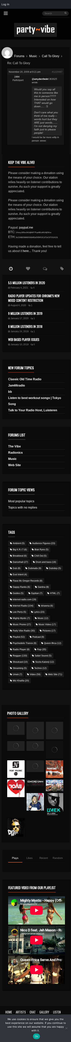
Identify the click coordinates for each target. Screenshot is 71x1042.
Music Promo (22, 624)
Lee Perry (19, 612)
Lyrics (39, 612)
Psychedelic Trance (24, 643)
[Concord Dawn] (35, 783)
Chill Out (40, 555)
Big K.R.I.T (20, 549)
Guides (18, 593)
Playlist (19, 637)
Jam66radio (16, 385)
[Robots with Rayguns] (54, 750)
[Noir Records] (16, 769)
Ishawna (47, 605)
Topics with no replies (22, 507)
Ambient (19, 543)
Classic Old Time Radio (24, 379)
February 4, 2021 (19, 287)
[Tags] (62, 269)
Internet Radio (23, 605)
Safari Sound (43, 655)
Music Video (47, 624)
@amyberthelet (40, 79)
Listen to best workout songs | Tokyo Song (34, 401)
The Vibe (14, 446)
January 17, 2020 (20, 318)
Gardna (43, 587)
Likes (29, 857)
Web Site (14, 465)
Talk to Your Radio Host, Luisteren (32, 410)
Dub (16, 568)
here (26, 251)
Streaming (20, 668)
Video (35, 674)
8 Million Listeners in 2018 (25, 326)
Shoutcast (20, 662)
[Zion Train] (35, 746)
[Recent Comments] (45, 269)
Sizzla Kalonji (44, 662)
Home (8, 1012)
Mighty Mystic (21, 618)
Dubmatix (34, 568)
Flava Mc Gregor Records (27, 580)
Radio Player (21, 649)
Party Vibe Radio (24, 630)
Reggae (20, 655)
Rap (41, 649)
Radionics (15, 452)
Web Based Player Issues (23, 339)
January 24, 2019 (20, 331)
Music (33, 56)
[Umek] (54, 804)
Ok (36, 1036)
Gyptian (36, 593)
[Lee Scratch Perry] (35, 730)
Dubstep (55, 568)
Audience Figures (43, 543)
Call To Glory (50, 56)
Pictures (48, 630)
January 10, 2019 (20, 344)
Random (58, 857)
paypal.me (26, 227)
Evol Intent (20, 574)
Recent (43, 857)
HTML (55, 593)
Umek (17, 674)
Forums (19, 56)
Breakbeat (20, 555)
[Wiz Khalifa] (35, 802)
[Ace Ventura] (54, 785)
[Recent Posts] (11, 269)
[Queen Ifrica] (16, 728)
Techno (40, 668)
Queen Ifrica (52, 643)
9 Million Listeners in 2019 (25, 313)
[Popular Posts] (28, 269)
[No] (66, 1028)
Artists (21, 1012)
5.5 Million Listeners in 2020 (26, 283)
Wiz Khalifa (21, 680)
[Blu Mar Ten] (35, 766)
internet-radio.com (24, 599)
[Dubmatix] (16, 827)
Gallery (44, 1012)
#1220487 (57, 72)
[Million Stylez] (16, 746)
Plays (15, 857)
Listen (57, 1012)
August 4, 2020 (18, 305)
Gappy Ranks (21, 587)
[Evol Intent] (16, 788)
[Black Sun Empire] (54, 769)
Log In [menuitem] (5, 4)
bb (10, 391)
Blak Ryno (41, 549)
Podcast (38, 637)
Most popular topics (21, 501)
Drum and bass (46, 562)
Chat (33, 1012)
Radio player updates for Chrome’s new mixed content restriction (34, 298)
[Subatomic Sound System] (54, 730)
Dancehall (20, 562)
